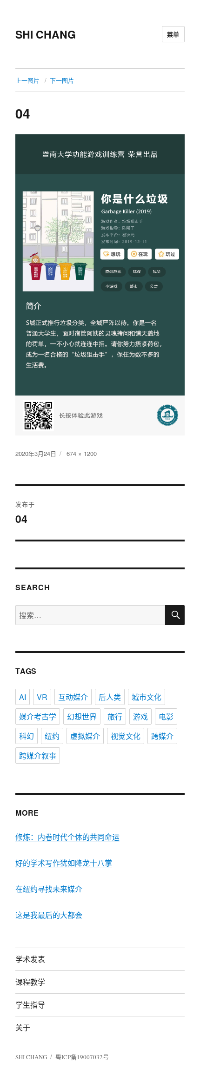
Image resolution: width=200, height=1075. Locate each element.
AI (22, 697)
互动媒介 (73, 697)
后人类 (110, 697)
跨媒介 (162, 736)
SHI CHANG (45, 34)
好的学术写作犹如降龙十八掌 (63, 863)
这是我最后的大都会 (48, 915)
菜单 (173, 34)
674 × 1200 (82, 453)
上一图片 (27, 80)
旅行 (114, 716)
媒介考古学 (37, 716)
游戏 (140, 716)
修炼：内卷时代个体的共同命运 (67, 837)
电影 (166, 716)
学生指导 (30, 1004)
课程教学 (30, 981)
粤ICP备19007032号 (82, 1057)
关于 (22, 1027)
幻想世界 (82, 716)
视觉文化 (125, 736)
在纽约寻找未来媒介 (48, 889)
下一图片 (62, 80)
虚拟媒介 (85, 736)
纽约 (52, 736)
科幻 (26, 736)
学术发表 (30, 959)
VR (42, 697)
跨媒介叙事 (37, 755)
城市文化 (146, 697)
